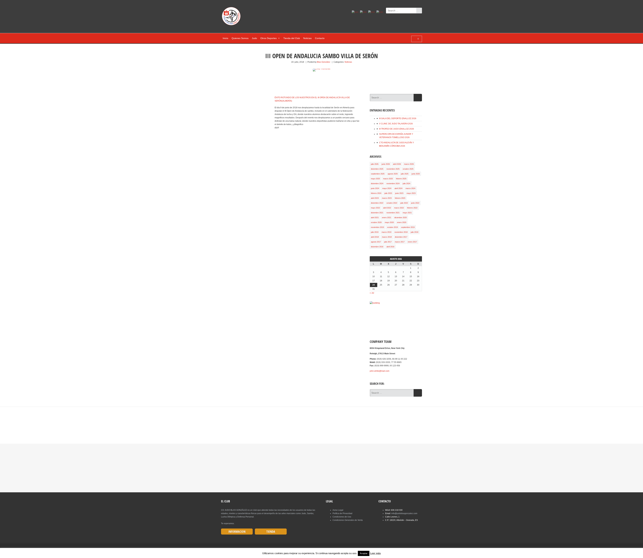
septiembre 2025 (377, 174)
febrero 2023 (400, 198)
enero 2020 (401, 222)
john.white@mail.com (379, 371)
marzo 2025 (388, 179)
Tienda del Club (291, 38)
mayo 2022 (375, 208)
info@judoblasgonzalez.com (404, 513)
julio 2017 (388, 242)
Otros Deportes (268, 38)
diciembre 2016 (377, 247)
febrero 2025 (401, 179)
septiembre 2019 (408, 227)
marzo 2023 (387, 198)
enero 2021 (386, 217)
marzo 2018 (387, 237)
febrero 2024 (376, 193)
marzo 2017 (400, 242)
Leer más (375, 553)
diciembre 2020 (400, 217)
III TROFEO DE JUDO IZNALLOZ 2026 (396, 129)
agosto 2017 (376, 242)
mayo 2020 (389, 222)
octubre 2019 (392, 227)
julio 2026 (374, 164)
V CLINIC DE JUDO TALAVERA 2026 (396, 123)
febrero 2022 (412, 208)
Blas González (323, 62)
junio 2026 (386, 164)
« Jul (372, 293)
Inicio (225, 38)
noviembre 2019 (377, 227)
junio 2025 (416, 174)
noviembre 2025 (393, 169)
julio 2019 (374, 232)
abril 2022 (387, 208)
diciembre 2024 (377, 183)
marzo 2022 (399, 208)
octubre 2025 (408, 169)
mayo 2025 (375, 179)
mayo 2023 (411, 193)
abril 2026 (397, 164)
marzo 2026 (409, 164)
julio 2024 (406, 183)
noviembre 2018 (401, 232)
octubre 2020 (376, 222)
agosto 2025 (393, 174)
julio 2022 (404, 203)
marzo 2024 (410, 188)
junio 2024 (375, 188)
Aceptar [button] (363, 553)
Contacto (320, 38)
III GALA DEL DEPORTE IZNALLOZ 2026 (397, 118)
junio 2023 (399, 193)
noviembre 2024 (393, 183)
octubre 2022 (391, 203)
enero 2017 (412, 242)
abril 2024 (398, 188)
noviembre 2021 (393, 213)
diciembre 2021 (377, 213)
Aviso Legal (338, 510)
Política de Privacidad (342, 513)
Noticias (307, 38)
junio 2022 (415, 203)
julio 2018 (414, 232)
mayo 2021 (407, 213)
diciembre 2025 (377, 169)
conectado (279, 424)
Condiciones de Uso (342, 517)
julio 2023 (388, 193)
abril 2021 (375, 217)
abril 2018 (375, 237)
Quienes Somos (240, 38)
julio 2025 (404, 174)
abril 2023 (375, 198)
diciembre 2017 (401, 237)
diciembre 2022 (377, 203)
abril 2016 (390, 247)
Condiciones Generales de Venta (348, 520)
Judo (254, 38)
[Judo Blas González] (232, 16)
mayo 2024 (386, 188)
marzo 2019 (386, 232)
